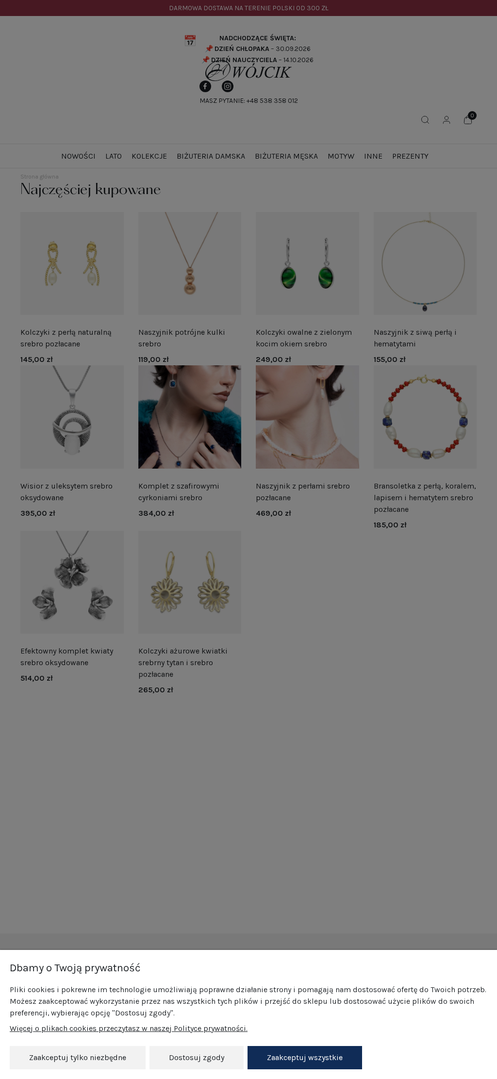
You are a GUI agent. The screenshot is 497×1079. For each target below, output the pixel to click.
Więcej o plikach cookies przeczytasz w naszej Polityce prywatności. (129, 1028)
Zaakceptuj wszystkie (305, 1057)
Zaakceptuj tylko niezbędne (77, 1057)
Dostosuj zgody (196, 1057)
